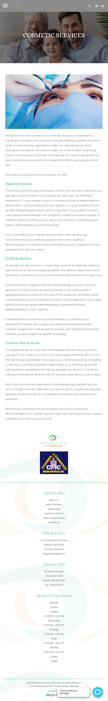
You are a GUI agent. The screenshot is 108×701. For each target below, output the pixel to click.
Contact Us (54, 522)
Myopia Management (54, 553)
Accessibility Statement (41, 686)
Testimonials (54, 509)
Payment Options (54, 513)
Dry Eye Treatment (54, 549)
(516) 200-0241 (58, 580)
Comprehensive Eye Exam (54, 540)
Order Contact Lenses (54, 518)
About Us (54, 500)
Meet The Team (54, 504)
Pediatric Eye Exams (54, 544)
